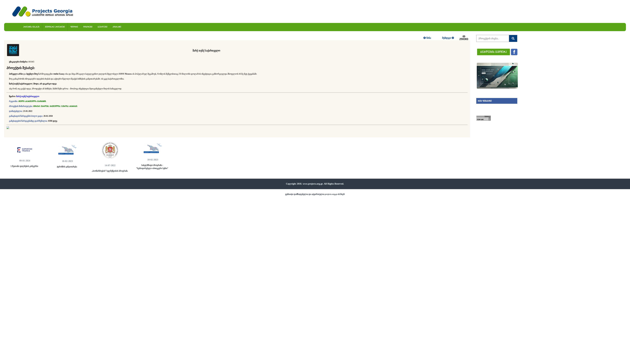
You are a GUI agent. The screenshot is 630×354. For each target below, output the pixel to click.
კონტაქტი (117, 27)
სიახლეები (102, 27)
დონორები (87, 27)
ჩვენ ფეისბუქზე (485, 101)
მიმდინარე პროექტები (55, 27)
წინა (428, 38)
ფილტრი (74, 27)
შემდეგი (447, 38)
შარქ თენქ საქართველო (27, 96)
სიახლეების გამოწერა (493, 51)
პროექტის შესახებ (31, 27)
